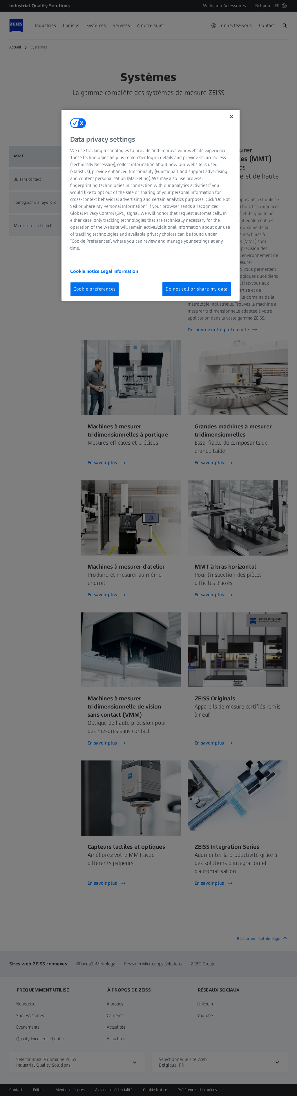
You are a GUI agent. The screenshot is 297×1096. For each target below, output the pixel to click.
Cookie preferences (94, 289)
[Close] (231, 116)
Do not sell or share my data (197, 289)
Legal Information (119, 271)
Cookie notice (85, 271)
